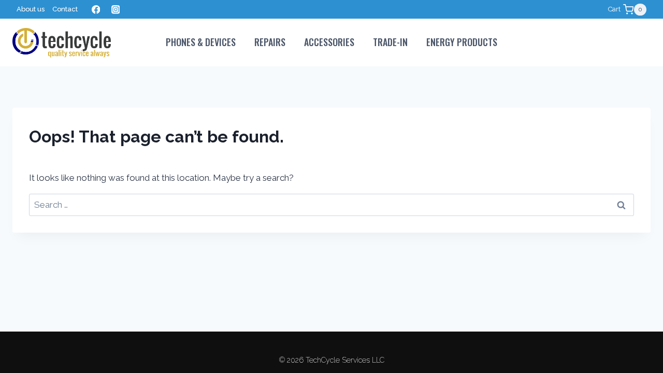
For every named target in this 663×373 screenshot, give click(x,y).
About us (31, 9)
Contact (65, 9)
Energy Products (461, 42)
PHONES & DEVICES (201, 42)
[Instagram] (115, 9)
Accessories (329, 42)
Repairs (269, 42)
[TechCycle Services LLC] (61, 43)
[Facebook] (95, 9)
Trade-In (390, 42)
